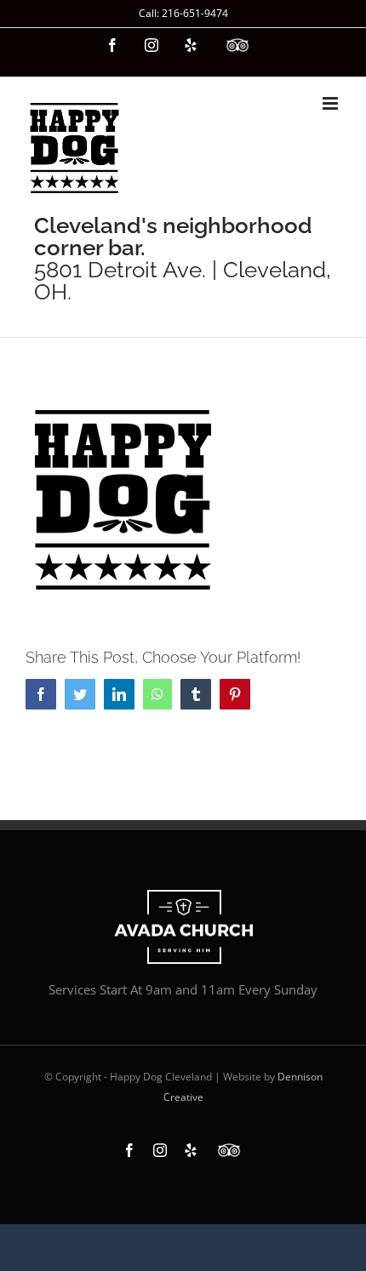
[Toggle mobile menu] (331, 103)
